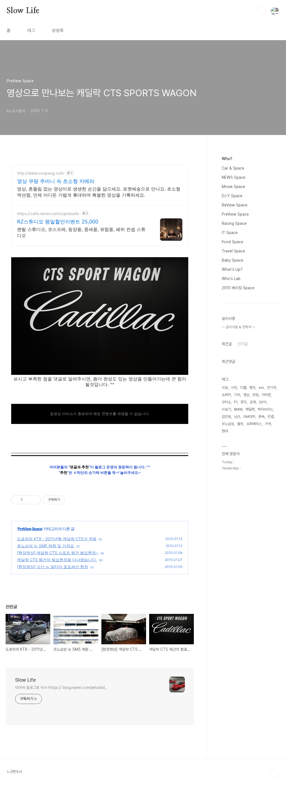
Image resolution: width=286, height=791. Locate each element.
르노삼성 (228, 424)
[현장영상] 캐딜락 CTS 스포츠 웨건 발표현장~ (57, 552)
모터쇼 (226, 402)
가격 (268, 424)
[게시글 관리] (34, 500)
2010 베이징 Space (238, 288)
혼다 (243, 402)
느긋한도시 (14, 772)
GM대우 (249, 416)
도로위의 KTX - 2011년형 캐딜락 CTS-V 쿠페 (56, 538)
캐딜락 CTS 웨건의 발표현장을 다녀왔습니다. (57, 559)
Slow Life (23, 11)
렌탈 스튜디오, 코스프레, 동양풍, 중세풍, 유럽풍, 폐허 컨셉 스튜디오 (81, 232)
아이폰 (266, 395)
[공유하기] (27, 500)
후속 (261, 416)
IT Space (230, 232)
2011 (262, 402)
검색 (262, 11)
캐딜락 (250, 409)
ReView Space (234, 205)
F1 (235, 402)
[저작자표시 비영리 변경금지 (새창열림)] (72, 500)
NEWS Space (234, 177)
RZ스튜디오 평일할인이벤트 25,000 (57, 222)
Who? (227, 158)
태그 (31, 30)
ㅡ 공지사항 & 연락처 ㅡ (238, 327)
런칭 (255, 395)
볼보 (240, 424)
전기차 (271, 387)
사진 (234, 387)
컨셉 (271, 416)
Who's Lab (231, 278)
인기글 (243, 344)
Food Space (232, 242)
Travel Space (233, 251)
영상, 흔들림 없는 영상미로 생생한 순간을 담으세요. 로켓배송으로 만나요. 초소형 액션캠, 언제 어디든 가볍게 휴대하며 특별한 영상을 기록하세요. (98, 192)
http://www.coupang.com (40, 173)
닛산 (237, 416)
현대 (225, 431)
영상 (246, 395)
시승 (225, 387)
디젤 (243, 387)
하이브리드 (265, 409)
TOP (274, 774)
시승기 (226, 409)
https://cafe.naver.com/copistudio (48, 213)
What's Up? (232, 269)
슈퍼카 (226, 395)
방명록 (58, 30)
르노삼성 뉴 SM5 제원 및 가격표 (45, 545)
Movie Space (233, 186)
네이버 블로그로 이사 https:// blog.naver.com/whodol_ (60, 687)
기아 (237, 395)
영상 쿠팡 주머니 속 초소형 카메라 (55, 181)
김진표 (226, 416)
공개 (253, 402)
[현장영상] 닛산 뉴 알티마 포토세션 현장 (52, 566)
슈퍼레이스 (254, 424)
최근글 (227, 344)
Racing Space (234, 223)
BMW (238, 409)
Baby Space (232, 260)
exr (261, 387)
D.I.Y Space (232, 196)
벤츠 (252, 387)
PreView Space (30, 528)
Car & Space (233, 168)
